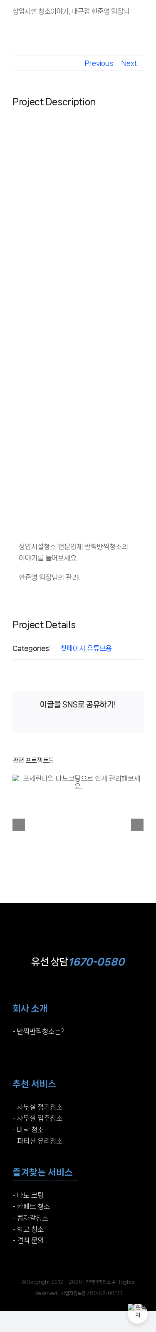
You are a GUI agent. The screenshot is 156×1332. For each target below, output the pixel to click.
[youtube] (78, 1263)
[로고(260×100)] (78, 909)
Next (129, 63)
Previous (99, 63)
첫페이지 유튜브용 (86, 648)
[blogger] (93, 1263)
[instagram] (62, 1263)
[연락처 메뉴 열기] (138, 1314)
